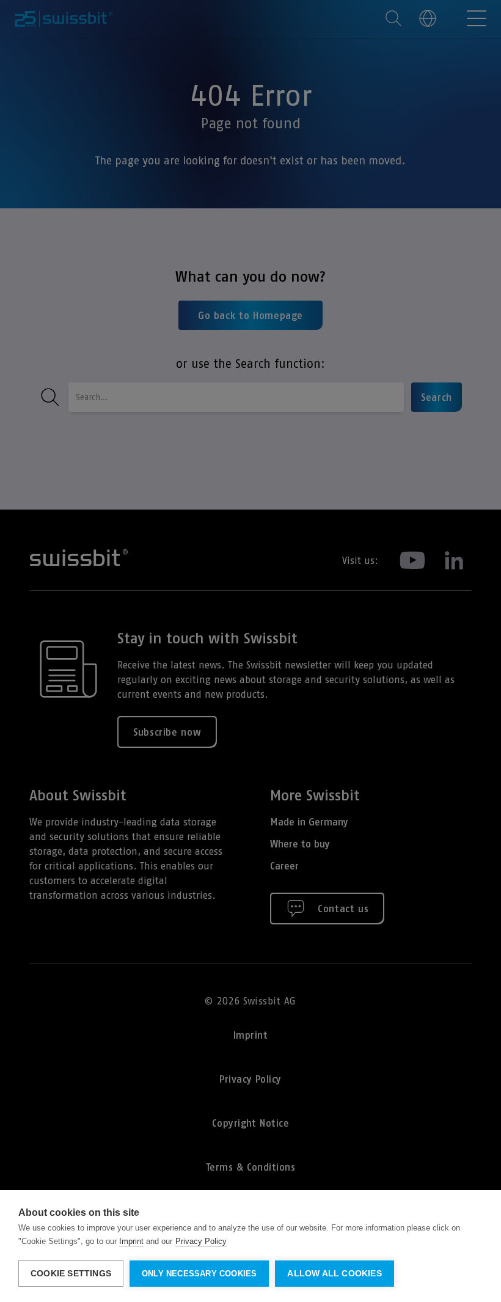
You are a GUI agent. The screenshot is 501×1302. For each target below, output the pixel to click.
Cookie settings (71, 1273)
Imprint (131, 1241)
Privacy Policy (201, 1241)
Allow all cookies (334, 1273)
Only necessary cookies (199, 1273)
